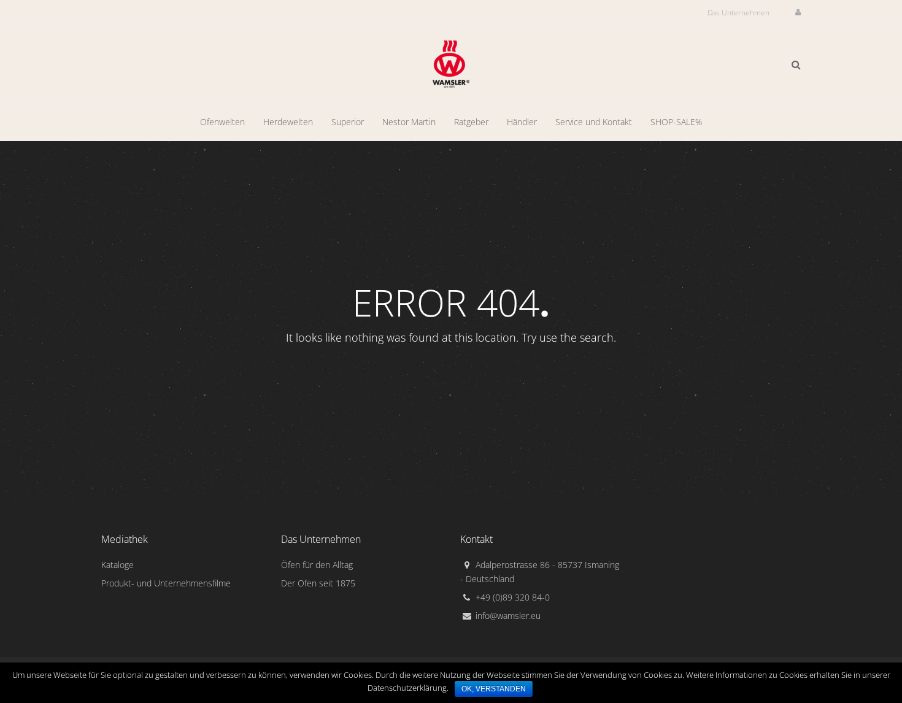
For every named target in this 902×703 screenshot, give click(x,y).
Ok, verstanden (493, 689)
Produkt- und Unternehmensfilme (166, 583)
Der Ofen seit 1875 (318, 583)
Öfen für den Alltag (317, 564)
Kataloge (117, 564)
